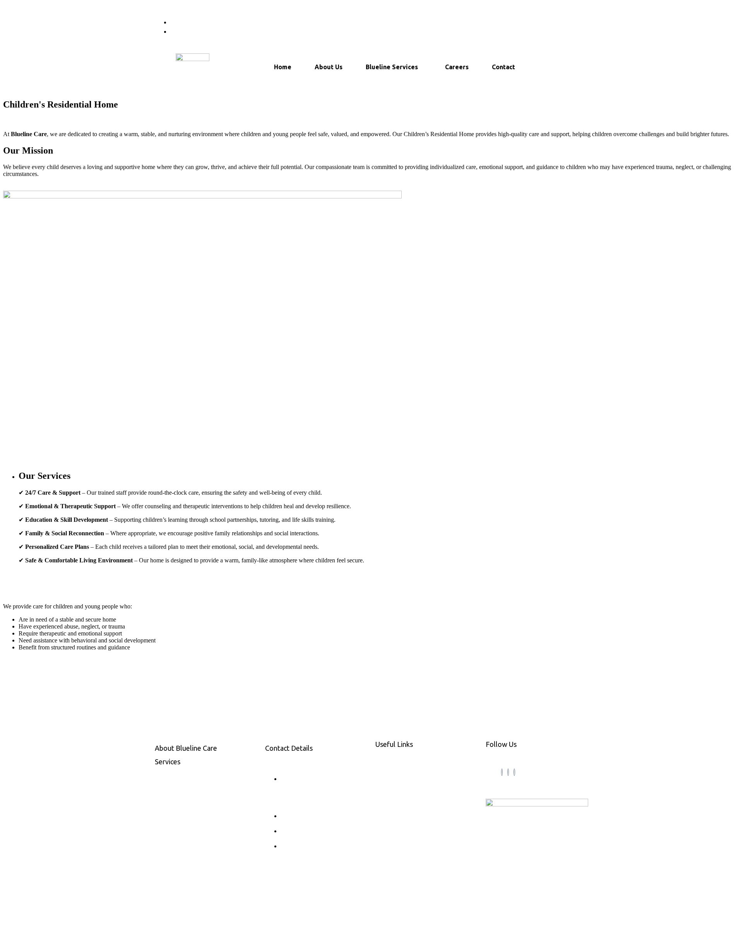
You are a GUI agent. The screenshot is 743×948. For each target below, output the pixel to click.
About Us (328, 66)
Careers (457, 66)
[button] (393, 67)
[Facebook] (502, 772)
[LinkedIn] (514, 772)
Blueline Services (392, 66)
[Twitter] (508, 772)
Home (282, 66)
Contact (503, 66)
